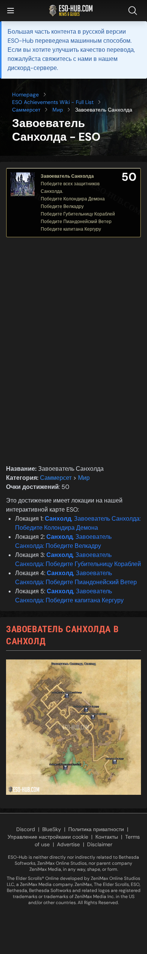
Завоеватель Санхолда (67, 176)
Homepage (25, 94)
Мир (57, 109)
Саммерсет (26, 109)
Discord (25, 829)
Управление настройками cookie (48, 836)
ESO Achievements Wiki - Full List (52, 102)
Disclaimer (99, 844)
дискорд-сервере (32, 68)
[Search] (134, 10)
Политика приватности (96, 829)
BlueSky (51, 829)
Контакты (106, 836)
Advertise (68, 844)
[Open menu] (10, 10)
